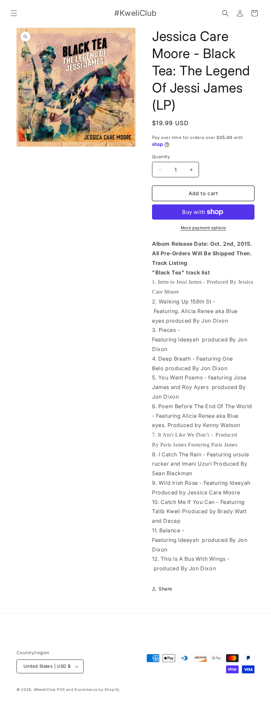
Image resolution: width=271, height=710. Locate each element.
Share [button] (165, 588)
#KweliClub (45, 689)
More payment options (203, 227)
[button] (14, 13)
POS (61, 689)
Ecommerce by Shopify (97, 689)
